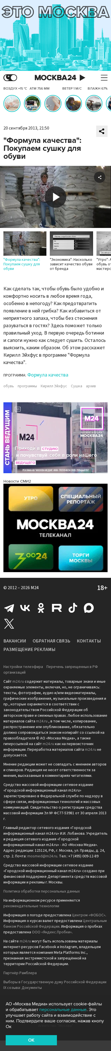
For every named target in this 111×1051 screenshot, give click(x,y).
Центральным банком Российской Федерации (55, 923)
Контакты (89, 641)
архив (91, 386)
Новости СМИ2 (17, 481)
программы (27, 386)
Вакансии (14, 641)
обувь (8, 386)
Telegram (9, 608)
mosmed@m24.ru (42, 856)
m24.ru (18, 681)
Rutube (57, 608)
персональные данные (63, 1009)
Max (88, 608)
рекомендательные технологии (31, 906)
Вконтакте (25, 608)
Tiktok (73, 608)
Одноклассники (41, 608)
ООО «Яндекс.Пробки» (52, 932)
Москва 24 (55, 78)
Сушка (76, 386)
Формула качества (47, 374)
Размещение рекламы (29, 649)
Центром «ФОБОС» (88, 915)
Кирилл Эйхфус (54, 386)
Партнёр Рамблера (20, 973)
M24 (35, 588)
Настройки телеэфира (23, 667)
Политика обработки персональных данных (41, 891)
